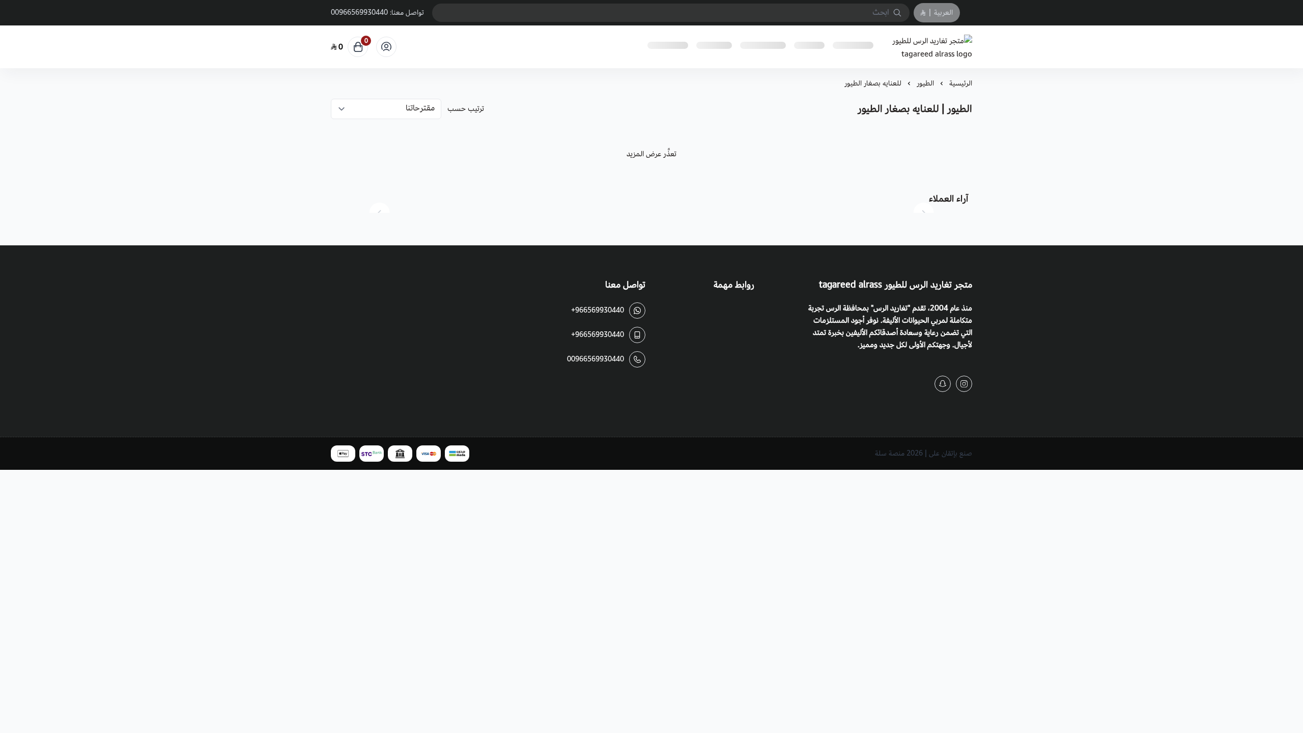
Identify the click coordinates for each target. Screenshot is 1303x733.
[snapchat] (942, 384)
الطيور (925, 83)
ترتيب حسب (465, 109)
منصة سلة (889, 453)
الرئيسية (960, 83)
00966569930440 (359, 12)
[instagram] (964, 384)
